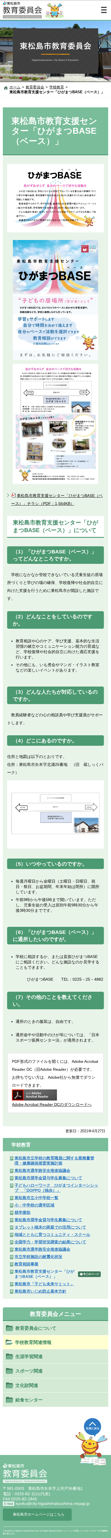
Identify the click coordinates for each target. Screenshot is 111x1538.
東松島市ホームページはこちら (39, 1514)
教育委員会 (35, 87)
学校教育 (56, 87)
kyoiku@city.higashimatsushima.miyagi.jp (53, 1503)
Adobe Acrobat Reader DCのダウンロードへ (52, 1104)
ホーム (14, 87)
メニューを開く (104, 10)
